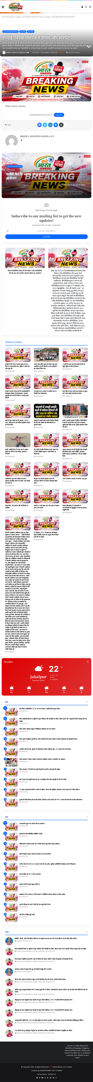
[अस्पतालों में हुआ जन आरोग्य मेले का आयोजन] (11, 826)
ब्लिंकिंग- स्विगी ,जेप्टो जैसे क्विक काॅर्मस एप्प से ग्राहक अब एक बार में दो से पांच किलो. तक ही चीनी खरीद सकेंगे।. (46, 938)
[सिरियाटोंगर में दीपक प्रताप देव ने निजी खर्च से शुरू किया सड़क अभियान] (11, 847)
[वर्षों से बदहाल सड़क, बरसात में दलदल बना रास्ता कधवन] (11, 857)
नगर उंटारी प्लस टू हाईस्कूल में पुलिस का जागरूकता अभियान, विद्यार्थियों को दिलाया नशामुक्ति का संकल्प (43, 1030)
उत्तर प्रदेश (30, 31)
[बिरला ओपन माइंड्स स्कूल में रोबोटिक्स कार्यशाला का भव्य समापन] (11, 732)
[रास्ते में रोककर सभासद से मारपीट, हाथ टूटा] (75, 469)
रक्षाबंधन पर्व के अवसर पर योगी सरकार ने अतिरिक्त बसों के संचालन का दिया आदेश (42, 894)
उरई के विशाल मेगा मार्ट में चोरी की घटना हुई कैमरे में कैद (34, 904)
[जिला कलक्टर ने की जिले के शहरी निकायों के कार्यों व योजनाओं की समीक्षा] (11, 772)
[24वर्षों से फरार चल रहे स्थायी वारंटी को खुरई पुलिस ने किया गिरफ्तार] (75, 355)
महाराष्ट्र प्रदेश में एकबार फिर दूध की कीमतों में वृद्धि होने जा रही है (33, 969)
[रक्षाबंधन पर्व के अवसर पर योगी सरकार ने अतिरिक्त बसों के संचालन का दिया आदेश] (11, 897)
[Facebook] (39, 125)
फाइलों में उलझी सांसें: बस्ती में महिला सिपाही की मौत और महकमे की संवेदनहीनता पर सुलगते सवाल (46, 422)
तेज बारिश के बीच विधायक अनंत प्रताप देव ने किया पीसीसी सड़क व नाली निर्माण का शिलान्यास (46, 451)
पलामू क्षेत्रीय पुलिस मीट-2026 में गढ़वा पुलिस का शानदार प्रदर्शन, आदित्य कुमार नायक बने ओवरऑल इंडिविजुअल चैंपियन (49, 1020)
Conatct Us (52, 1074)
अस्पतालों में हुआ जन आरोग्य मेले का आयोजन (32, 823)
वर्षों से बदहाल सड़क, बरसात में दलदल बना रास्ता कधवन (35, 854)
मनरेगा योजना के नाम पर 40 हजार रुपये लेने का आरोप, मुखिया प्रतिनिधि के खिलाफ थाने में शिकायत (47, 864)
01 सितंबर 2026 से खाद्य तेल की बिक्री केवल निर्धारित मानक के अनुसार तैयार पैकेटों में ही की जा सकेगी (46, 534)
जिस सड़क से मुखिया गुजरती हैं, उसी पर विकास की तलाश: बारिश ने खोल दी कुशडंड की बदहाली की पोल (48, 739)
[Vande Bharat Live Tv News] (15, 7)
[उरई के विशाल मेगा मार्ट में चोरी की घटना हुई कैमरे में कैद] (11, 907)
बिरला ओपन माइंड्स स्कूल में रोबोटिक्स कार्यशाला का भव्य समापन (37, 729)
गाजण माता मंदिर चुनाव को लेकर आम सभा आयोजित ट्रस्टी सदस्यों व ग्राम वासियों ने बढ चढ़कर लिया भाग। (45, 366)
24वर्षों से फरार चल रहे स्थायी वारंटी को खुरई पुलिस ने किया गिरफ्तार (73, 365)
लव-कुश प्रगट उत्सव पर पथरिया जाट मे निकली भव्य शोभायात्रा (45, 392)
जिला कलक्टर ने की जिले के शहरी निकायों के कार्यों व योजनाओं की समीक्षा (39, 769)
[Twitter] (45, 125)
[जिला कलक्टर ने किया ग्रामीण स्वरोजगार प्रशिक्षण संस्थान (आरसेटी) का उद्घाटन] (11, 762)
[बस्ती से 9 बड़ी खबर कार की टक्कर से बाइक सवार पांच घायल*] (46, 496)
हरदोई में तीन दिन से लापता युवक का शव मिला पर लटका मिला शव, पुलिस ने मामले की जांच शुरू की (17, 366)
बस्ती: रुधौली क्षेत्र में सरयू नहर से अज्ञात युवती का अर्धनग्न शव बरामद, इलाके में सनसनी (16, 451)
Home (6, 17)
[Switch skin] (86, 7)
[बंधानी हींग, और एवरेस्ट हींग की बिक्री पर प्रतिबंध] (18, 496)
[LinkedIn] (50, 125)
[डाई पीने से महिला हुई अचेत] (11, 917)
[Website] (21, 140)
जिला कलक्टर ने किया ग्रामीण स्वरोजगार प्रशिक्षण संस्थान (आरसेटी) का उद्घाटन (42, 759)
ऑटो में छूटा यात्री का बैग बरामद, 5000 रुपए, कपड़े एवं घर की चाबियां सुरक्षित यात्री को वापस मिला (17, 422)
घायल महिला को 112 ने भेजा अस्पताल (30, 874)
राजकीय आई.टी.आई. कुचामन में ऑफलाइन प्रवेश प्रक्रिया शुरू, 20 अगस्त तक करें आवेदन (45, 749)
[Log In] (82, 7)
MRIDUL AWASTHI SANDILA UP (16, 52)
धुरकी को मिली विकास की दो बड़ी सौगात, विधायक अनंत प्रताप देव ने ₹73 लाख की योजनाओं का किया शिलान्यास (50, 799)
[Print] (61, 125)
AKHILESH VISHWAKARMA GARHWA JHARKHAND (30, 951)
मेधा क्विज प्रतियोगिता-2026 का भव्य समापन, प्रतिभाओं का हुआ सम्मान (39, 708)
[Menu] (3, 7)
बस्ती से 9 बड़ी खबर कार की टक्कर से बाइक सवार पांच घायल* (46, 506)
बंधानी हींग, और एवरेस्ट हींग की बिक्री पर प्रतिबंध (16, 506)
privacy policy (42, 1074)
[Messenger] (56, 125)
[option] (46, 175)
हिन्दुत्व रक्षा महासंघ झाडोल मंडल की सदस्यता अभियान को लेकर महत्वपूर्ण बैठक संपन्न (45, 480)
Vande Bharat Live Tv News (62, 1067)
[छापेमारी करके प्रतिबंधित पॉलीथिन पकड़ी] (11, 837)
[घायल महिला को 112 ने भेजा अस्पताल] (11, 877)
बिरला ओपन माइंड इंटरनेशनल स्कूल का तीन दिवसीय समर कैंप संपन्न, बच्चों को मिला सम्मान (40, 979)
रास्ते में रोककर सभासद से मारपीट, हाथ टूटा (74, 478)
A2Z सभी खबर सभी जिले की (30, 17)
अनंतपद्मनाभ (19, 941)
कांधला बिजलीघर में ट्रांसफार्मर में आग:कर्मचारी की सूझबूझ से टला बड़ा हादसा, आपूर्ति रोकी (74, 507)
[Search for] (90, 7)
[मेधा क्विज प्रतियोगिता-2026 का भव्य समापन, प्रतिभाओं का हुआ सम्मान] (11, 712)
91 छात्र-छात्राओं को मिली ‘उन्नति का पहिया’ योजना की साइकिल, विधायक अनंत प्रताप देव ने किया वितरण (49, 789)
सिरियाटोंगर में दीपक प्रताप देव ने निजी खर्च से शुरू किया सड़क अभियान (39, 844)
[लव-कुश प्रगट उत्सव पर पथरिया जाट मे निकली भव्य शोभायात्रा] (46, 382)
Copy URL (59, 115)
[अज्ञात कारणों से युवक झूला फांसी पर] (11, 887)
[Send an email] (28, 52)
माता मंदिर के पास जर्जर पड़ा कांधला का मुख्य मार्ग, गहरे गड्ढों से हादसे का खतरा (74, 392)
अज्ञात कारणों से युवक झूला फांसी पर (29, 884)
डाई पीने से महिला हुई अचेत (27, 914)
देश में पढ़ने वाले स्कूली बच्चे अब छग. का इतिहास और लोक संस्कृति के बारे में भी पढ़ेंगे (42, 779)
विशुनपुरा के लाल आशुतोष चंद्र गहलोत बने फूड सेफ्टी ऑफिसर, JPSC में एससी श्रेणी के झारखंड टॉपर (43, 1000)
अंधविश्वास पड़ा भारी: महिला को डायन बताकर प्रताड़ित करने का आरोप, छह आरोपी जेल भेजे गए (17, 480)
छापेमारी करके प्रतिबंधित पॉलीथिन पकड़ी (30, 833)
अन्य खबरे (22, 31)
